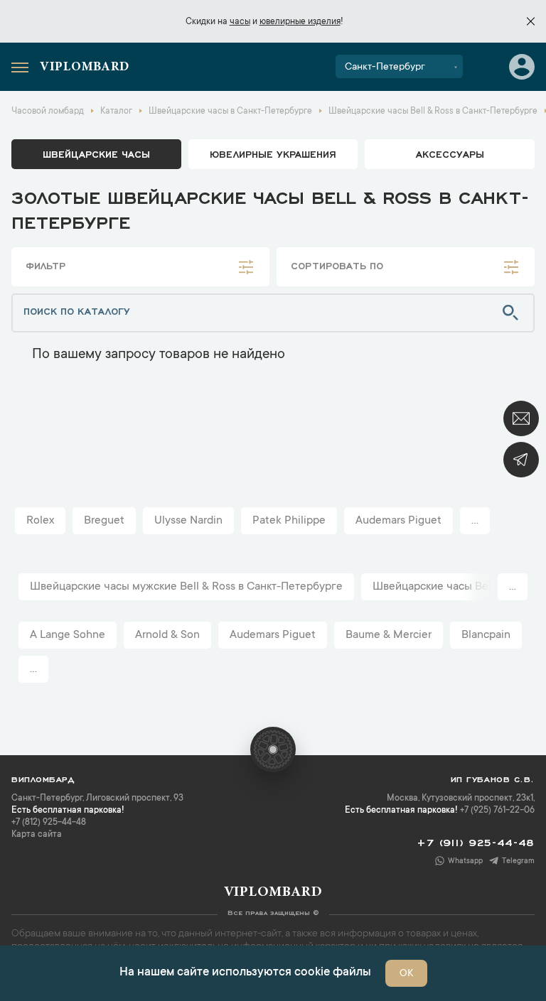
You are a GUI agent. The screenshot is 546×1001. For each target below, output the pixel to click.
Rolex (40, 520)
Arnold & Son (167, 635)
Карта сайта (36, 835)
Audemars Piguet (398, 520)
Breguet (104, 520)
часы (240, 22)
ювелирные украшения (273, 153)
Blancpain (485, 635)
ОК (406, 974)
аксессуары (450, 153)
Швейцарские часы (96, 153)
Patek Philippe (289, 520)
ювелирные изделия (300, 22)
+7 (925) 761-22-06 (497, 811)
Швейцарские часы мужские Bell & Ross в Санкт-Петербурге (186, 586)
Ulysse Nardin (188, 520)
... (474, 520)
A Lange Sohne (67, 635)
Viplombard (84, 67)
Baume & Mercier (389, 635)
